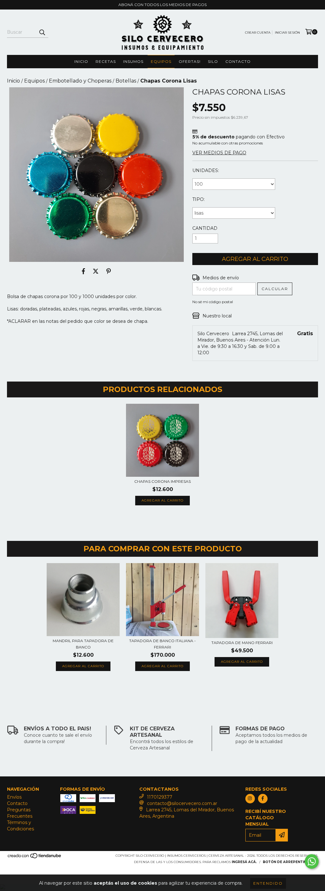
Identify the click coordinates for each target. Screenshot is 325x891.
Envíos (14, 797)
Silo (213, 61)
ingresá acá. (244, 862)
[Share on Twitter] (96, 271)
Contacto (238, 61)
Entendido (268, 883)
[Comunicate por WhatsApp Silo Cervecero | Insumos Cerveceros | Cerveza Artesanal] (312, 861)
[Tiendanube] (35, 857)
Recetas (106, 61)
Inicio (81, 61)
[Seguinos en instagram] (250, 798)
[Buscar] (42, 32)
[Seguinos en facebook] (263, 798)
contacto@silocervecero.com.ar (182, 803)
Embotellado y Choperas (80, 81)
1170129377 (159, 797)
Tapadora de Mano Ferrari (242, 642)
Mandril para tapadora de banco (83, 643)
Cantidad (204, 228)
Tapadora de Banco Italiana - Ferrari (162, 643)
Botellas (126, 81)
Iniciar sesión (287, 32)
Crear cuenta (257, 32)
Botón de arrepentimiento (290, 862)
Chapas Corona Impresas (162, 481)
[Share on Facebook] (83, 271)
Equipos (161, 61)
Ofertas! (190, 61)
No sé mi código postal (212, 301)
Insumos (133, 61)
